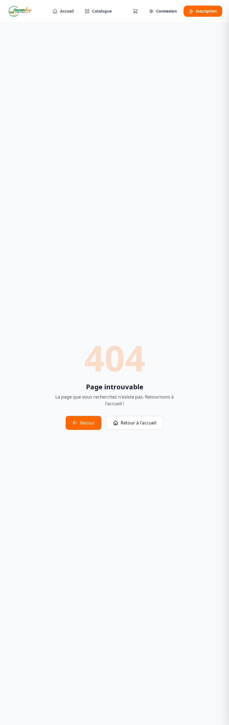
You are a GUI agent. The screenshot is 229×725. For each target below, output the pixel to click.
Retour (87, 423)
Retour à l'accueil (138, 423)
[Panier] (135, 11)
